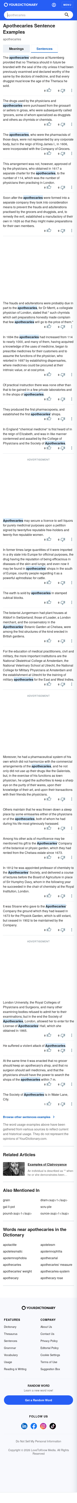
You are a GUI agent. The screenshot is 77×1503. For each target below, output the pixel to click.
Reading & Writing (15, 1369)
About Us (46, 1327)
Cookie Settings (50, 1355)
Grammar (10, 1348)
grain (6, 1200)
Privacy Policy (49, 1341)
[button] (54, 5)
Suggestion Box (50, 1369)
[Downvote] (62, 90)
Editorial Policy (49, 1348)
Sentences (45, 48)
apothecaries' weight (17, 1271)
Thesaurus (10, 1334)
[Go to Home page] (21, 4)
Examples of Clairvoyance (47, 1164)
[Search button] (67, 14)
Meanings (16, 48)
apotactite (10, 1244)
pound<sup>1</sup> (17, 1213)
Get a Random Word (38, 1400)
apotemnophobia (15, 1258)
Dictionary (10, 1327)
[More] (71, 90)
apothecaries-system (54, 1271)
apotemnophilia (51, 1251)
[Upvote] (49, 90)
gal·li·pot (9, 1206)
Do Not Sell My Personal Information (38, 1441)
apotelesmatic (13, 1251)
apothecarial (49, 1258)
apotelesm (47, 1244)
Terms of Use (48, 1362)
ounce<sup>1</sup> (54, 1213)
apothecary (11, 1278)
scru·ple (46, 1206)
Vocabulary (11, 1355)
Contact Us (47, 1334)
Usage (8, 1362)
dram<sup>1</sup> (54, 1200)
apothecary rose (51, 1278)
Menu (67, 4)
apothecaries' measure (56, 1264)
